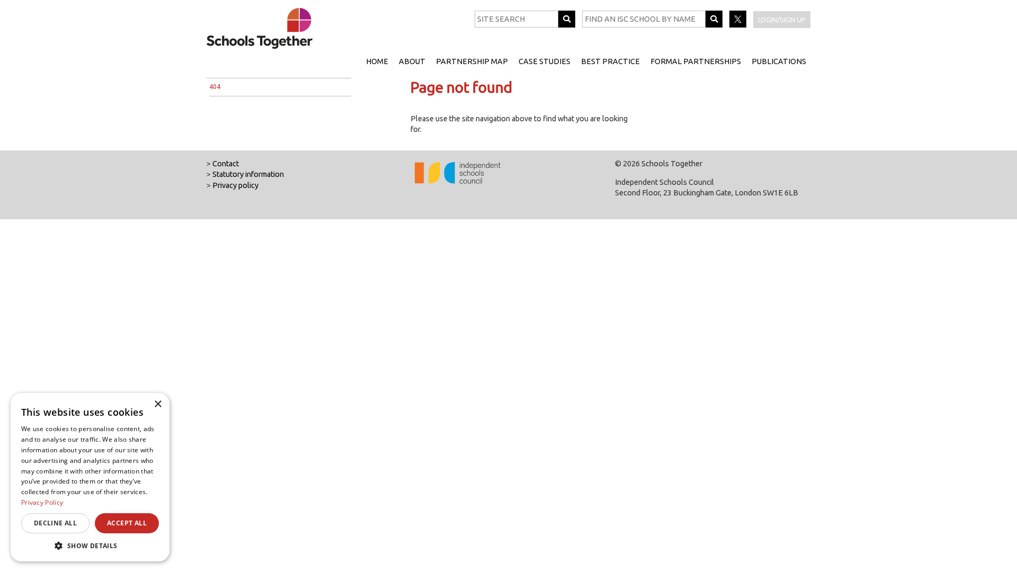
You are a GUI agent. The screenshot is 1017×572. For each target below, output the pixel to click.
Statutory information (248, 174)
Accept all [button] (127, 523)
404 (214, 86)
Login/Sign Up (782, 19)
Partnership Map (472, 61)
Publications (779, 61)
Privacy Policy (42, 502)
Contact (225, 163)
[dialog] (90, 477)
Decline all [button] (55, 523)
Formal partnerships (695, 61)
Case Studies (544, 61)
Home (377, 61)
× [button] (158, 404)
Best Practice (610, 61)
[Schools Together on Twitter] (738, 25)
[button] (90, 545)
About (412, 61)
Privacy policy (235, 185)
